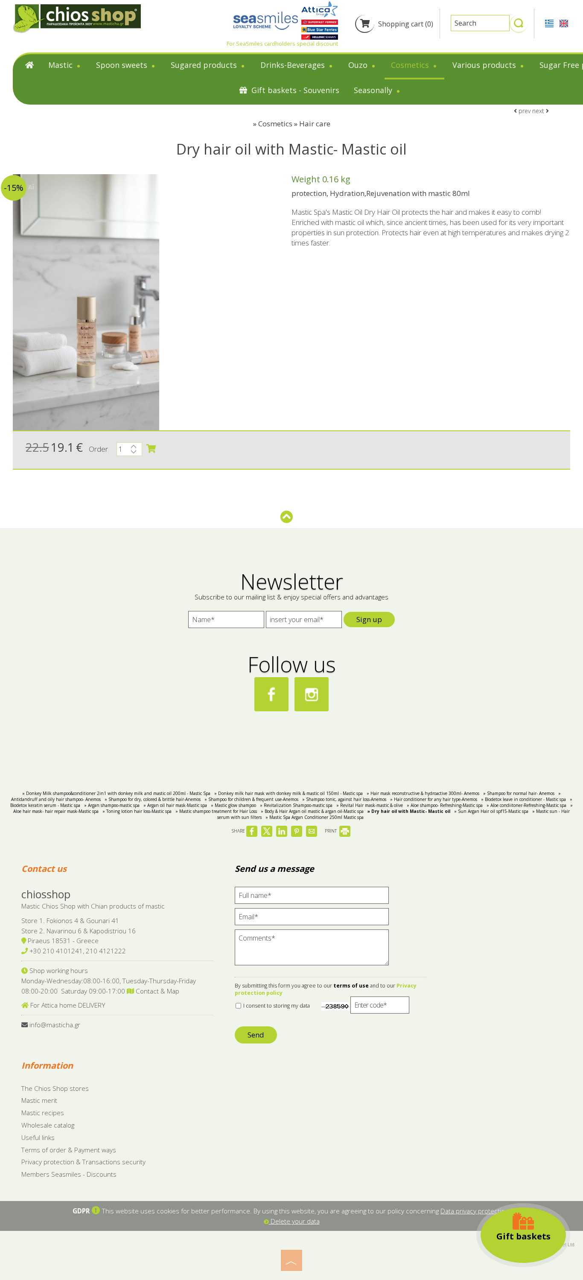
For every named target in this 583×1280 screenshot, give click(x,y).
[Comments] (312, 951)
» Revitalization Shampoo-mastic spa (296, 805)
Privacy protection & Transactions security (83, 1161)
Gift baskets (523, 1236)
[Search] (519, 27)
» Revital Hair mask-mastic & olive (369, 805)
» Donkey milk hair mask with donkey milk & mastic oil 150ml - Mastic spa (288, 793)
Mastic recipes (42, 1112)
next (539, 111)
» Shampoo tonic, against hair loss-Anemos (344, 799)
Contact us (44, 868)
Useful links (38, 1137)
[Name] (226, 621)
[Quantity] (129, 451)
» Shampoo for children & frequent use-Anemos (251, 799)
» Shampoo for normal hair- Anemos (518, 793)
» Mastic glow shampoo (233, 805)
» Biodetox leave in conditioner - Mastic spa (523, 799)
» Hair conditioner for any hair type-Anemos (433, 799)
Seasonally (374, 90)
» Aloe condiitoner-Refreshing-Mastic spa (526, 805)
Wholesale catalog (47, 1125)
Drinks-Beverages (293, 65)
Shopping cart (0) (404, 24)
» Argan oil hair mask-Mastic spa (175, 805)
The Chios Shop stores (55, 1088)
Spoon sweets (122, 65)
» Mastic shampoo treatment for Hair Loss (216, 811)
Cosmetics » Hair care (294, 124)
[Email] (312, 918)
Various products (485, 65)
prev (524, 111)
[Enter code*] (379, 1007)
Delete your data (294, 1221)
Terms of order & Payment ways (68, 1150)
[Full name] (312, 897)
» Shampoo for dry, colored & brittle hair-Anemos (153, 799)
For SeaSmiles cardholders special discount (282, 43)
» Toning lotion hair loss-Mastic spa (137, 811)
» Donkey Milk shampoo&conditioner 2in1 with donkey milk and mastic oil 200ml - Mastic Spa (116, 793)
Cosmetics (411, 65)
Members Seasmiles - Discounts (69, 1174)
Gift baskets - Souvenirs (294, 90)
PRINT (331, 831)
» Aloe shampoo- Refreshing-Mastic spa (445, 805)
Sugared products (205, 65)
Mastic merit (39, 1100)
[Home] (29, 66)
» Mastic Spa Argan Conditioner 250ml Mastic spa (314, 817)
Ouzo (359, 65)
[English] (563, 22)
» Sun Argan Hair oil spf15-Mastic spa (491, 811)
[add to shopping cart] (151, 448)
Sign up (369, 619)
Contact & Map (156, 991)
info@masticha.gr (54, 1024)
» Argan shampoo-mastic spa (112, 805)
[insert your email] (304, 621)
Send (256, 1035)
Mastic (61, 65)
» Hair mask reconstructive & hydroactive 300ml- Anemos (423, 793)
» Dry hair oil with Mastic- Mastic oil (408, 811)
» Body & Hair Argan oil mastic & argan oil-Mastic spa (312, 811)
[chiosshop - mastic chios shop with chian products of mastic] (77, 18)
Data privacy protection (474, 1211)
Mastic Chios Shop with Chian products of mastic (93, 906)
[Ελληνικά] (550, 22)
